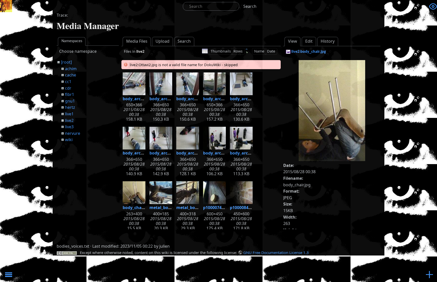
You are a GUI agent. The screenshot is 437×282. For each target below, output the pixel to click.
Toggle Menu (8, 274)
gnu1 (70, 101)
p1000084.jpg (243, 207)
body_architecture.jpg (145, 98)
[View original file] (332, 110)
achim (71, 68)
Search (249, 6)
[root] (66, 62)
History (328, 41)
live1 (69, 114)
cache (70, 75)
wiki (69, 139)
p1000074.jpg (216, 207)
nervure (72, 133)
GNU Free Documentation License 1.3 (276, 252)
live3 (69, 127)
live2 (69, 120)
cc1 (68, 81)
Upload (162, 41)
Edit (309, 41)
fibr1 (69, 94)
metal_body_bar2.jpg (197, 207)
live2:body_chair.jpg (308, 52)
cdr (68, 88)
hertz (70, 107)
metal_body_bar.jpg (169, 207)
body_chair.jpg (137, 207)
